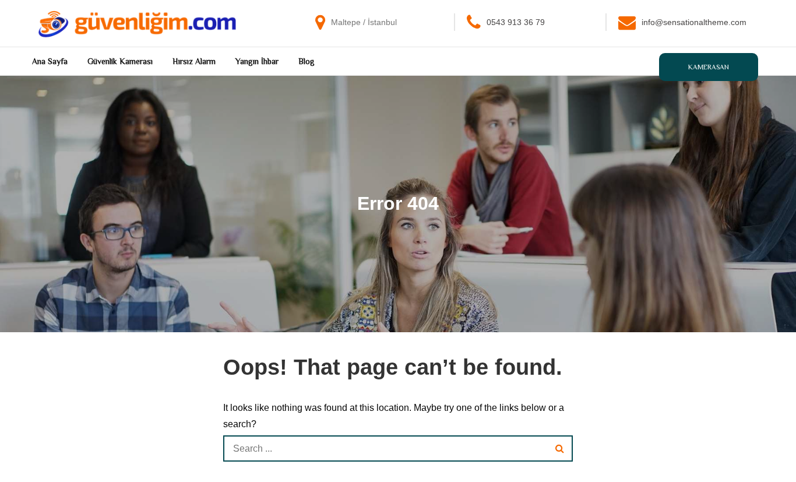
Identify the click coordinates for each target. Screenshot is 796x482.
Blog (306, 61)
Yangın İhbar (257, 61)
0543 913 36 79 (516, 22)
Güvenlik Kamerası (120, 61)
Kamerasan (708, 67)
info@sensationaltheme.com (694, 22)
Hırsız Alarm (194, 61)
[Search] (560, 448)
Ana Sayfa (50, 61)
